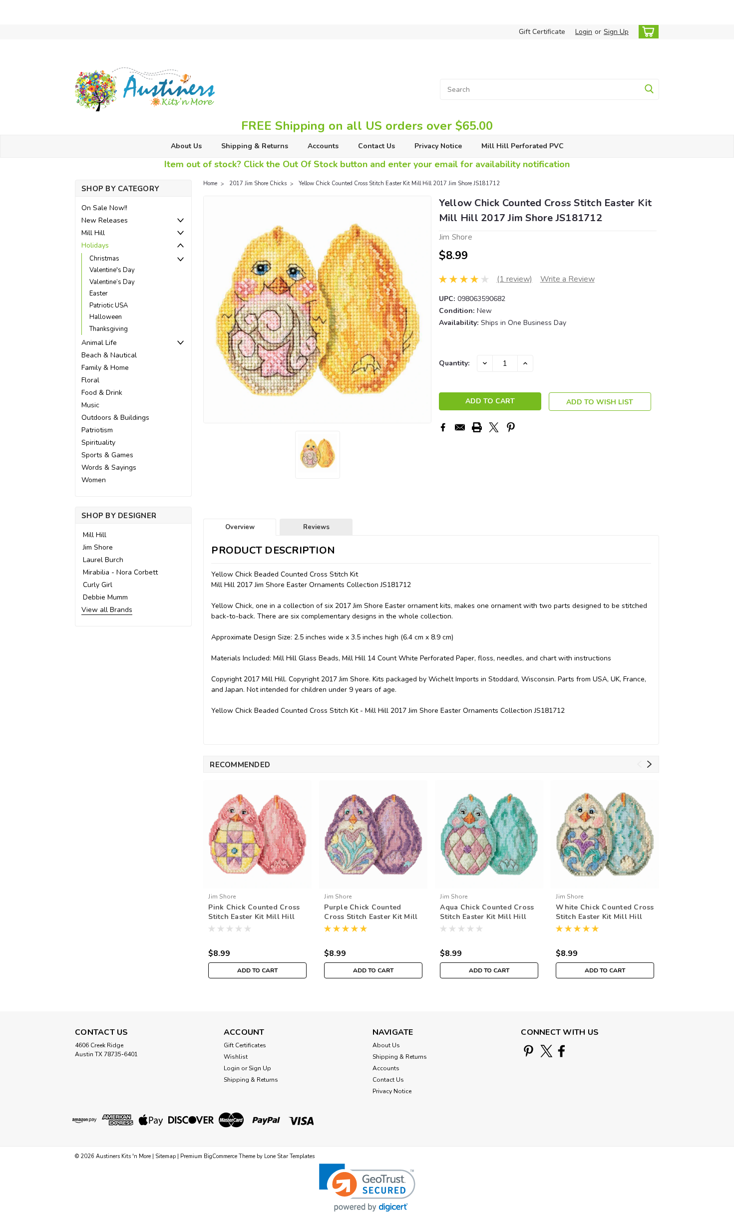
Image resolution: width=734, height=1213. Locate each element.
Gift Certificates (245, 1045)
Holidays (95, 245)
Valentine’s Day (112, 282)
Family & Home (105, 367)
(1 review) (514, 279)
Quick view (257, 881)
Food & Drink (101, 392)
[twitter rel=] (546, 1051)
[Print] (477, 427)
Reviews (316, 527)
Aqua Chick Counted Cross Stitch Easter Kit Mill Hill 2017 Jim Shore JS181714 (487, 912)
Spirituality (98, 442)
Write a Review (567, 279)
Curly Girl (97, 585)
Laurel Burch (103, 560)
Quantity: (454, 363)
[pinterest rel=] (528, 1051)
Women (93, 480)
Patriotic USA (108, 305)
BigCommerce (220, 1156)
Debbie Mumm (105, 597)
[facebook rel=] (561, 1051)
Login (583, 31)
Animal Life (99, 342)
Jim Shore (98, 547)
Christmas (104, 258)
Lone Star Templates (289, 1156)
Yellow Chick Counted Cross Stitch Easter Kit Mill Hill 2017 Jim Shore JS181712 (399, 183)
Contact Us (376, 146)
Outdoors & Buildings (115, 417)
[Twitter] (494, 427)
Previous (212, 309)
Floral (90, 380)
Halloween (105, 316)
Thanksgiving (108, 328)
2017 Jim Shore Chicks (258, 183)
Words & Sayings (108, 467)
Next (422, 309)
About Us (186, 146)
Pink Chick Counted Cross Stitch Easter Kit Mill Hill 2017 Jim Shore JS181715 (254, 912)
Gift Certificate (542, 31)
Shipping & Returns (254, 146)
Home (210, 183)
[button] (367, 1188)
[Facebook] (443, 427)
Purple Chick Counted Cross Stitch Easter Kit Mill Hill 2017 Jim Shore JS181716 (370, 912)
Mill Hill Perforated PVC (522, 146)
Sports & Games (107, 455)
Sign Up (616, 31)
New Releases (104, 220)
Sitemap (165, 1156)
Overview (240, 527)
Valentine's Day (112, 270)
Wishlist (236, 1057)
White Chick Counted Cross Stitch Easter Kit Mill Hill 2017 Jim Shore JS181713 (605, 912)
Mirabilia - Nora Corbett (120, 572)
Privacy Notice (438, 146)
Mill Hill (93, 233)
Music (90, 405)
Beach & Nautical (109, 355)
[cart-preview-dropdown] (646, 31)
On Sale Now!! (104, 208)
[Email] (460, 427)
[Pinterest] (511, 427)
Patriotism (97, 430)
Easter (98, 293)
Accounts (323, 146)
